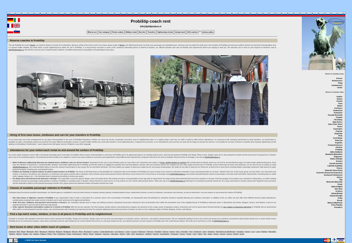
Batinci (339, 99)
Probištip (338, 150)
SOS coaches (192, 32)
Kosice (247, 232)
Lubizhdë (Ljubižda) (334, 166)
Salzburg (98, 234)
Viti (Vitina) (338, 120)
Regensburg (77, 234)
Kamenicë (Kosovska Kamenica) (329, 173)
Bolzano (59, 232)
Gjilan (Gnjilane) (336, 152)
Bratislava (67, 232)
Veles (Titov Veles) (335, 124)
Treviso (182, 234)
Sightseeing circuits (165, 32)
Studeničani (337, 110)
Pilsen (49, 234)
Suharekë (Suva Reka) (333, 170)
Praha (69, 234)
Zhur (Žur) (338, 189)
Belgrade (30, 232)
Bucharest (87, 232)
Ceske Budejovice (106, 232)
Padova (43, 234)
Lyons (258, 232)
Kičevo (339, 177)
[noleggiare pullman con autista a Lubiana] (17, 22)
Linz (253, 232)
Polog (340, 83)
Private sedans (117, 32)
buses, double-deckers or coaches (173, 163)
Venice (216, 234)
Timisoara (174, 234)
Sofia (128, 234)
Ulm (204, 234)
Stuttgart (148, 234)
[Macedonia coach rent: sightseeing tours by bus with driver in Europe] (336, 25)
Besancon (43, 232)
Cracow (134, 232)
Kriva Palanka (336, 205)
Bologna (52, 232)
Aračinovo (338, 108)
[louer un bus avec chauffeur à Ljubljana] (10, 27)
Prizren (339, 168)
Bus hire (142, 32)
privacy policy (208, 32)
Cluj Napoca (119, 232)
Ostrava (36, 234)
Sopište (339, 97)
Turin (194, 234)
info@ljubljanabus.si (150, 26)
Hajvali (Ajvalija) (336, 196)
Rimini (85, 234)
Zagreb (235, 234)
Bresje (339, 200)
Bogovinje (338, 134)
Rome (91, 234)
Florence (150, 232)
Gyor (191, 232)
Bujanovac (338, 157)
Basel (23, 232)
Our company (104, 32)
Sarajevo (106, 234)
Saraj (340, 103)
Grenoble (184, 232)
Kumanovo (338, 113)
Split (133, 234)
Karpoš (339, 101)
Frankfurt (158, 232)
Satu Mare (115, 234)
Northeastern (337, 81)
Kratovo (339, 161)
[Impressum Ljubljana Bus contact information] (11, 241)
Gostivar (339, 147)
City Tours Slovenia (38, 240)
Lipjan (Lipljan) (336, 187)
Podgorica (61, 234)
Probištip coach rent (150, 21)
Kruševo (339, 191)
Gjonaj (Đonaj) (336, 193)
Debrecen (141, 232)
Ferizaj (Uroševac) (335, 145)
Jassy (204, 232)
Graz (178, 232)
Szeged (156, 234)
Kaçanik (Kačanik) (335, 115)
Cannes (96, 232)
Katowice (211, 232)
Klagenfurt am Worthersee (226, 232)
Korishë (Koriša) (335, 163)
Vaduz (210, 234)
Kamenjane (337, 129)
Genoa (172, 232)
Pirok (340, 136)
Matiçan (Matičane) (335, 203)
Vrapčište (338, 143)
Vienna (229, 234)
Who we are (92, 32)
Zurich (242, 234)
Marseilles (272, 232)
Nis (31, 234)
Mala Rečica (337, 122)
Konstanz (240, 232)
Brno (81, 232)
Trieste (188, 234)
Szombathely (165, 234)
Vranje (339, 184)
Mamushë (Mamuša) (334, 182)
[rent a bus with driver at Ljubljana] (17, 27)
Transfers (151, 32)
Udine (200, 234)
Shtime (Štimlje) (336, 159)
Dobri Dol (338, 140)
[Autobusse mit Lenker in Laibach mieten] (10, 22)
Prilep (340, 198)
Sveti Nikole (337, 138)
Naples (25, 234)
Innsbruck (197, 232)
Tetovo (339, 127)
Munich (19, 234)
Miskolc (12, 234)
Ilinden (339, 106)
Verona (222, 234)
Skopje (32, 45)
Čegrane (339, 131)
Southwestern (337, 85)
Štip (340, 180)
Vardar (339, 88)
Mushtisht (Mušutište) (333, 154)
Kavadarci (338, 207)
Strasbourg (140, 234)
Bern (36, 232)
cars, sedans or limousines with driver (237, 207)
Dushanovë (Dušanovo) (333, 175)
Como (127, 232)
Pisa (55, 234)
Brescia (75, 232)
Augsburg (12, 232)
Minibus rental (131, 32)
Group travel (180, 32)
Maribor (264, 232)
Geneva (165, 232)
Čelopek (339, 117)
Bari (18, 232)
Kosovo (339, 78)
